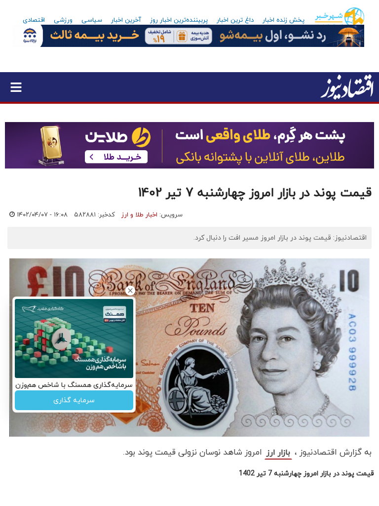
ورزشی (63, 20)
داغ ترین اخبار (235, 20)
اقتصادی (34, 20)
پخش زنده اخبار (283, 20)
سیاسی (91, 20)
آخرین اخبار (126, 20)
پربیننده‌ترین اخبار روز (179, 20)
